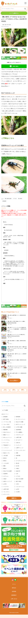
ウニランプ (18, 445)
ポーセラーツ (19, 440)
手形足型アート (7, 445)
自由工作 (18, 471)
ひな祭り (18, 491)
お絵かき (18, 442)
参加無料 (4, 201)
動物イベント (6, 434)
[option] (14, 38)
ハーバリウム (6, 440)
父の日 (17, 465)
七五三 (17, 484)
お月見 (4, 484)
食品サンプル (6, 453)
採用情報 (14, 591)
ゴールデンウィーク (20, 460)
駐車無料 (18, 416)
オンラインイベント (20, 419)
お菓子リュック (19, 447)
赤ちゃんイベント (7, 437)
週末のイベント (22, 390)
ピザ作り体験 (19, 427)
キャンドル (6, 442)
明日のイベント (14, 390)
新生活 (4, 458)
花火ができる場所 (7, 471)
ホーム (14, 584)
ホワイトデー (6, 494)
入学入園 (5, 455)
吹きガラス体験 (19, 421)
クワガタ (15, 198)
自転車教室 (18, 429)
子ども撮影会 (19, 432)
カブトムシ (6, 476)
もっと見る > (14, 380)
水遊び (17, 468)
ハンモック (6, 447)
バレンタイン (6, 491)
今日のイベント (5, 390)
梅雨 (4, 465)
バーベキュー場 (7, 421)
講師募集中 (14, 595)
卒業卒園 (18, 455)
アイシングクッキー (20, 450)
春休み (4, 460)
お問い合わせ (14, 598)
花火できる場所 (19, 478)
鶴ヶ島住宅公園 (8, 198)
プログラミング (19, 434)
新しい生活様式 (7, 427)
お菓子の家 (18, 437)
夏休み (4, 468)
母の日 (17, 463)
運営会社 (14, 587)
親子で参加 (6, 419)
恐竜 (17, 453)
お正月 (17, 489)
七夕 (17, 473)
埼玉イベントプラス (9, 3)
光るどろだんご (7, 432)
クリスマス (6, 486)
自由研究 (5, 473)
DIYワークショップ (20, 424)
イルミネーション (20, 486)
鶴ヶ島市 (20, 198)
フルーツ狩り (6, 424)
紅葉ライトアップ (7, 481)
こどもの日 (6, 463)
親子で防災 (18, 481)
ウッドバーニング (7, 450)
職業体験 (5, 429)
